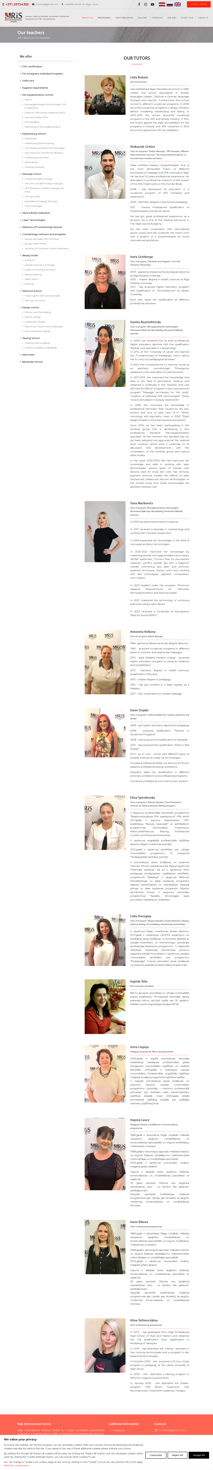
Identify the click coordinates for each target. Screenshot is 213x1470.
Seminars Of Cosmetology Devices (42, 227)
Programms (104, 18)
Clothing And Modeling (37, 343)
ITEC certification (32, 66)
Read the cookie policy (16, 1465)
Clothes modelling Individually (41, 347)
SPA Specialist (32, 196)
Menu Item (28, 354)
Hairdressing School (34, 133)
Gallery (142, 18)
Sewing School (31, 338)
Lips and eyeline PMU (36, 117)
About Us (87, 18)
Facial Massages (33, 206)
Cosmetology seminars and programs (44, 234)
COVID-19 (203, 18)
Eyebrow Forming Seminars (40, 269)
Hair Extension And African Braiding (44, 152)
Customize (156, 1455)
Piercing (29, 283)
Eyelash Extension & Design (40, 265)
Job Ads (171, 18)
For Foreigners (124, 18)
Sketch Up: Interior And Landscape (44, 326)
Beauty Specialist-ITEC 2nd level (42, 239)
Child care (28, 80)
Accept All (199, 1455)
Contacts (157, 18)
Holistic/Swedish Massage (39, 178)
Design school (30, 307)
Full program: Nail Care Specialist (42, 295)
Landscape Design (35, 321)
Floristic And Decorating (38, 312)
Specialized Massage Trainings (41, 201)
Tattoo (28, 99)
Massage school (31, 174)
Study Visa (187, 18)
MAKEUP (30, 260)
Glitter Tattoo (32, 279)
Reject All (177, 1455)
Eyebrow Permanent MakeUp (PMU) (45, 112)
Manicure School (32, 291)
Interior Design (33, 317)
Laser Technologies (33, 220)
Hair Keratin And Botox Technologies (45, 148)
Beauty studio (30, 255)
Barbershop (31, 162)
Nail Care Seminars (35, 300)
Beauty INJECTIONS (36, 243)
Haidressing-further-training (39, 143)
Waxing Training (33, 274)
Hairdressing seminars (37, 157)
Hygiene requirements (35, 87)
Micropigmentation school (37, 94)
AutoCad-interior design (38, 331)
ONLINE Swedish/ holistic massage (44, 183)
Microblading (32, 122)
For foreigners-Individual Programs (42, 73)
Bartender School (32, 361)
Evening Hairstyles (34, 167)
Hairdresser (31, 138)
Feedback (119, 1430)
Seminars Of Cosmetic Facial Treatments (47, 248)
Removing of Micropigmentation (43, 126)
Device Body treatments (36, 213)
